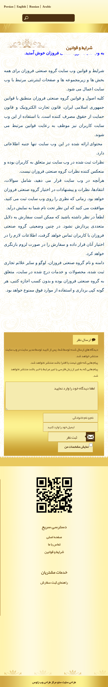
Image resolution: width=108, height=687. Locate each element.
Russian (34, 6)
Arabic (46, 6)
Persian (8, 6)
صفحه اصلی (54, 537)
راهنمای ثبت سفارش (54, 582)
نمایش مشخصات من (76, 447)
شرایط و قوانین (54, 552)
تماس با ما (54, 544)
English (21, 6)
